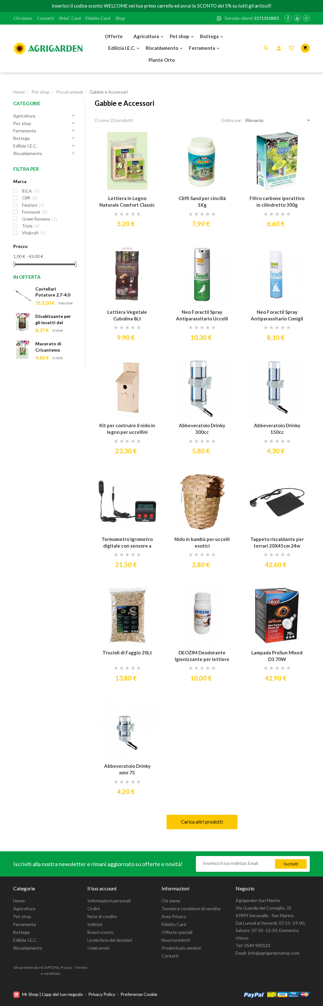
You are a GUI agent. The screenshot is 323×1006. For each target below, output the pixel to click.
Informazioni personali (109, 900)
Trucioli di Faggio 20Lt (127, 652)
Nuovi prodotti (176, 940)
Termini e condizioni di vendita (191, 908)
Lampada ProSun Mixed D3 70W (276, 656)
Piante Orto (162, 60)
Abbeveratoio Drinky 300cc (202, 429)
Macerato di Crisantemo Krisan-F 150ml (51, 347)
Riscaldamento (162, 48)
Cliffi (29, 197)
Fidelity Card (97, 18)
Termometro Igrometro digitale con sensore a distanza (127, 542)
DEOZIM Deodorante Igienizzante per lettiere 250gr (202, 656)
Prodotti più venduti (181, 948)
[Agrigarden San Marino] (48, 48)
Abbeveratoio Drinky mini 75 (127, 769)
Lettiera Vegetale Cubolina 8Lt (127, 315)
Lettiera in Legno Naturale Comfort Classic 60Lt (127, 201)
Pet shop (179, 36)
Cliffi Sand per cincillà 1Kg (202, 201)
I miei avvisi (98, 948)
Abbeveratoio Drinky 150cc (277, 429)
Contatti (45, 18)
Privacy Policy (101, 994)
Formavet (34, 212)
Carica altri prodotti (202, 822)
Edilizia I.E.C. (121, 48)
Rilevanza (254, 120)
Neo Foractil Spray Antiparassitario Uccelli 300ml (202, 315)
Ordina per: (231, 120)
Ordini (93, 908)
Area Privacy (174, 916)
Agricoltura (146, 36)
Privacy (66, 967)
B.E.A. (30, 190)
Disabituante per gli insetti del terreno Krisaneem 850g (55, 319)
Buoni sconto (100, 932)
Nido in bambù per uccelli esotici (202, 542)
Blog (120, 18)
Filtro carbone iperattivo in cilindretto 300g (277, 201)
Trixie (30, 225)
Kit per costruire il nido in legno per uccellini (127, 429)
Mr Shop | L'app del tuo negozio (52, 994)
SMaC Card (70, 18)
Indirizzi (94, 924)
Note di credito (102, 916)
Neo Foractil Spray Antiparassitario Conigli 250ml (277, 315)
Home (19, 900)
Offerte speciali (177, 932)
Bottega (209, 36)
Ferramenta (202, 48)
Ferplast (33, 205)
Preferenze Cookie (138, 994)
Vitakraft (33, 232)
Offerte (114, 36)
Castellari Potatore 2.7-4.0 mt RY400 (52, 292)
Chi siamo (22, 18)
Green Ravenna (39, 218)
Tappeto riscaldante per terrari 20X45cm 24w (277, 542)
